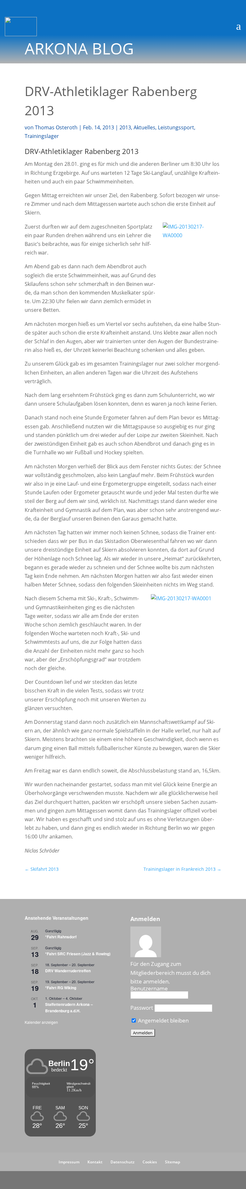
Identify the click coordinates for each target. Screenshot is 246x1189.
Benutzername (149, 988)
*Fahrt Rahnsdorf (61, 937)
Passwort (141, 1007)
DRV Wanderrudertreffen (68, 971)
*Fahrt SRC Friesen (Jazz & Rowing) (78, 954)
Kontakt (94, 1162)
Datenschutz (123, 1162)
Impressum (69, 1162)
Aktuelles (144, 127)
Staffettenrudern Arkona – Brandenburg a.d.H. (69, 1007)
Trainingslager (42, 136)
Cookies (150, 1162)
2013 (125, 127)
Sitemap (172, 1162)
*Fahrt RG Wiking (60, 988)
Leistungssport (176, 127)
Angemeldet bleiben (163, 1020)
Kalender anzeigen (41, 1022)
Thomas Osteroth (56, 127)
